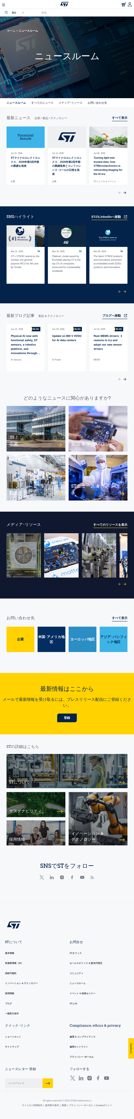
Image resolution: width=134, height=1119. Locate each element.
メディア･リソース (70, 102)
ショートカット (13, 1036)
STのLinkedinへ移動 (106, 216)
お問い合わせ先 (97, 102)
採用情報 (9, 993)
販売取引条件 (52, 1105)
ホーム (11, 30)
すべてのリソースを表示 (110, 524)
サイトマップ (12, 1046)
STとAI (73, 1003)
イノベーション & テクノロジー (21, 983)
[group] (26, 155)
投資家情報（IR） (14, 963)
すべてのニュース (42, 102)
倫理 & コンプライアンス (82, 1036)
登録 (67, 717)
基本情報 (9, 953)
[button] (119, 193)
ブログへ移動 (111, 315)
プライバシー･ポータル (82, 1057)
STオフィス (76, 953)
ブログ (8, 1003)
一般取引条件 (12, 1013)
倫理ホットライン (79, 1046)
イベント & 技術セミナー (82, 993)
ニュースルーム (16, 102)
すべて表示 (119, 117)
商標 (64, 1105)
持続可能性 (11, 973)
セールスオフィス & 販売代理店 (86, 963)
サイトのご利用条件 (32, 1105)
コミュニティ (76, 973)
